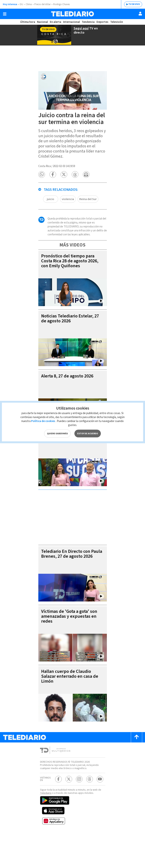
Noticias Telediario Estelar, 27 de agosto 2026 (70, 318)
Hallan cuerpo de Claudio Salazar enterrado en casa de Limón (69, 676)
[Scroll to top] (136, 737)
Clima (29, 4)
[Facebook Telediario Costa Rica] (58, 779)
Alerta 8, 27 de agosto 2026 (67, 376)
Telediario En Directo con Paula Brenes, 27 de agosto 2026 (71, 554)
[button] (42, 174)
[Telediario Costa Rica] (72, 14)
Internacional (71, 22)
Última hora (27, 22)
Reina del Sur (88, 199)
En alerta (55, 22)
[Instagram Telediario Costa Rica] (79, 779)
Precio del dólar (42, 4)
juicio (50, 199)
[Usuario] (140, 13)
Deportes (102, 22)
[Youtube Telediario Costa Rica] (100, 779)
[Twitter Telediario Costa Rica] (69, 779)
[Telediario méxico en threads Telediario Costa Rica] (89, 779)
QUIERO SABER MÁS (57, 433)
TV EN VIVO (134, 4)
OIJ (21, 4)
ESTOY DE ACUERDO (87, 433)
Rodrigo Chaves (61, 4)
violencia (68, 199)
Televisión (116, 22)
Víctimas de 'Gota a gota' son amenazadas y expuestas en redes (69, 616)
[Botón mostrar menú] (5, 14)
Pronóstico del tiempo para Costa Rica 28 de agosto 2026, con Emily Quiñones (69, 261)
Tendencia (88, 22)
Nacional (42, 22)
